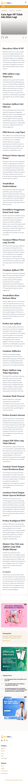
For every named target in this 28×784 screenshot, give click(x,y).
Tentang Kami (4, 773)
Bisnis (2, 756)
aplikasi (3, 748)
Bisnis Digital (4, 758)
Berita (2, 753)
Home (2, 766)
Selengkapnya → (7, 640)
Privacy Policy (4, 771)
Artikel (2, 751)
